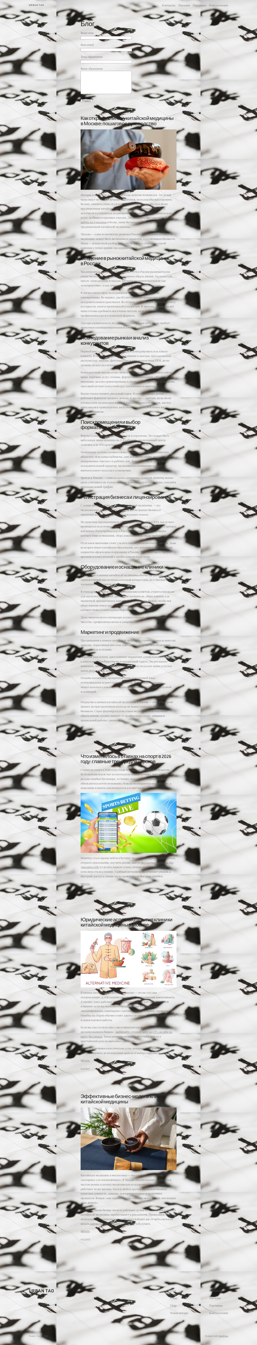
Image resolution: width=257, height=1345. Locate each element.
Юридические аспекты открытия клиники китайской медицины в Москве (127, 922)
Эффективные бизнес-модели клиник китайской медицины (123, 1099)
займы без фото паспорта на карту (112, 1223)
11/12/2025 (85, 1068)
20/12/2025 (85, 891)
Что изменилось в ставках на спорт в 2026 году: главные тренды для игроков (126, 759)
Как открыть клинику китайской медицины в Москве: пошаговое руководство (127, 121)
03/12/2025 (85, 1239)
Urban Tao (36, 5)
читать (85, 883)
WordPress (223, 1335)
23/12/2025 (85, 728)
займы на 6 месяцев (94, 222)
